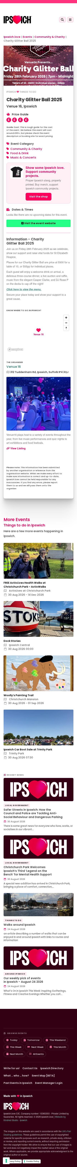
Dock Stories (12, 641)
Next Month (16, 1054)
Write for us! (12, 1068)
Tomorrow (33, 1040)
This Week (15, 1047)
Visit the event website (40, 223)
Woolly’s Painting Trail (18, 695)
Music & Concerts (23, 157)
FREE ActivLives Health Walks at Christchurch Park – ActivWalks (25, 585)
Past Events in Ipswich (18, 1083)
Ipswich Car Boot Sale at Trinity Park (28, 749)
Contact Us (29, 1068)
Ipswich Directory (52, 1068)
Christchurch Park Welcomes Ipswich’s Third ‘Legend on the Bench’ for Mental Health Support (28, 870)
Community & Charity (26, 149)
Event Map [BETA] (43, 1075)
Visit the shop (38, 196)
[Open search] (62, 19)
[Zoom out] (66, 322)
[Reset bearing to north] (66, 328)
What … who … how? (16, 1075)
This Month (59, 1047)
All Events (38, 1054)
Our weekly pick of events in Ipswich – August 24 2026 (23, 980)
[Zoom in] (66, 317)
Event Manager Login (48, 1083)
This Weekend (57, 1040)
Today (13, 1040)
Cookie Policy (32, 1161)
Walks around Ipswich (19, 925)
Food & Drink (19, 153)
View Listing (18, 448)
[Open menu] (70, 19)
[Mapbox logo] (15, 349)
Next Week (37, 1047)
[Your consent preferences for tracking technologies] (6, 1160)
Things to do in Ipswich (24, 525)
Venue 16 (13, 367)
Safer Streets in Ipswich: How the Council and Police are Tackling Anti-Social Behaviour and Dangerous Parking (33, 813)
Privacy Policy (13, 1161)
